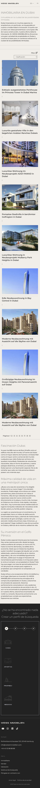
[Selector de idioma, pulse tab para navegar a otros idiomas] (31, 3)
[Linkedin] (12, 728)
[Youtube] (3, 728)
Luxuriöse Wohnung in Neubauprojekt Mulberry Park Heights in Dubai (17, 257)
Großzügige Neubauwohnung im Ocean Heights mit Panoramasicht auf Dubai (19, 382)
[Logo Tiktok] (17, 728)
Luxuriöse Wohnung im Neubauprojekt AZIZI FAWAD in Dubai (18, 173)
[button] (37, 3)
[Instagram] (7, 728)
